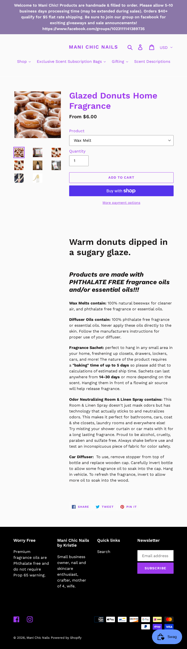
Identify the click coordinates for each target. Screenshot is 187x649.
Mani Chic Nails (93, 47)
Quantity (77, 151)
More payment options (121, 203)
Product (76, 131)
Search (103, 551)
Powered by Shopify (66, 637)
